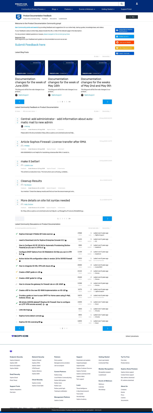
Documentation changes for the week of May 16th (63, 82)
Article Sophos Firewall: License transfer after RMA (53, 142)
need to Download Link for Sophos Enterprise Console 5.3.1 (42, 240)
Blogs (54, 9)
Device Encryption (15, 365)
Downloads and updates (83, 360)
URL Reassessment (125, 48)
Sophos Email (14, 377)
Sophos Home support (127, 372)
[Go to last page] (70, 102)
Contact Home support (127, 375)
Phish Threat (13, 380)
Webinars (101, 384)
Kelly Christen (28, 204)
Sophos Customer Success (84, 368)
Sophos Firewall (36, 360)
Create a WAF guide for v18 (29, 278)
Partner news (58, 383)
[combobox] (76, 4)
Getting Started (107, 9)
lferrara (97, 273)
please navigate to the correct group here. (57, 34)
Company (123, 389)
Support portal (80, 365)
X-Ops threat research (82, 391)
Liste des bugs (24, 310)
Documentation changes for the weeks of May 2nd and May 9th (96, 82)
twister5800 (98, 267)
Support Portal (126, 9)
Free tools (13, 392)
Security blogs (80, 396)
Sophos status (80, 376)
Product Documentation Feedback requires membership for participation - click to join (76, 410)
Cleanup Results (31, 181)
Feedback (45, 19)
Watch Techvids (124, 53)
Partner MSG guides (60, 380)
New (133, 17)
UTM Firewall (36, 368)
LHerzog (27, 126)
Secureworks (124, 400)
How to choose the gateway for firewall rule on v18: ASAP (41, 284)
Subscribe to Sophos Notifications (125, 30)
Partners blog (58, 375)
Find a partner (58, 360)
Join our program (59, 365)
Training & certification (60, 391)
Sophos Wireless (37, 371)
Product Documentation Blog (31, 19)
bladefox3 (98, 247)
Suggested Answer (16, 259)
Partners (68, 9)
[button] (122, 4)
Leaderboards (63, 19)
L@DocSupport (99, 291)
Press (122, 395)
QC (96, 241)
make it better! (30, 161)
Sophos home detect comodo (30, 316)
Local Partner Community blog (63, 377)
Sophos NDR (36, 373)
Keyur (97, 304)
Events (123, 392)
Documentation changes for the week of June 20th (30, 82)
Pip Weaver (28, 185)
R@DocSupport (24, 95)
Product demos (125, 363)
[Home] (24, 4)
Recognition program (105, 372)
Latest (101, 233)
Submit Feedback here (30, 45)
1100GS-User (28, 165)
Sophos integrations (15, 389)
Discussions (53, 19)
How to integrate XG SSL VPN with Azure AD (36, 266)
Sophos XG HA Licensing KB (29, 322)
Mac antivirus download (127, 377)
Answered (16, 233)
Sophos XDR (13, 363)
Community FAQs (103, 363)
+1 (45, 304)
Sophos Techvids (81, 371)
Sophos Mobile (14, 368)
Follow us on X (123, 36)
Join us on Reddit (125, 42)
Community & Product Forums (32, 9)
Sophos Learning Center (83, 373)
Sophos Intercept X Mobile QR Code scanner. (36, 234)
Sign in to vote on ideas (17, 119)
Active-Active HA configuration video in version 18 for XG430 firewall (45, 259)
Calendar (101, 387)
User (137, 3)
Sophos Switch (36, 365)
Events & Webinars (86, 9)
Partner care (57, 385)
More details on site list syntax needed (45, 200)
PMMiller (27, 146)
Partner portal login (59, 388)
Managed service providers (62, 363)
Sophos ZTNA (36, 363)
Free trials (124, 360)
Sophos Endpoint (15, 360)
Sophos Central (36, 383)
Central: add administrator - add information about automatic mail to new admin (57, 120)
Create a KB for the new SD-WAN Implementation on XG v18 (42, 290)
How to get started (104, 360)
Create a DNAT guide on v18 (29, 272)
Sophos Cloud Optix (37, 385)
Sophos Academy (81, 399)
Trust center (79, 394)
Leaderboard (102, 375)
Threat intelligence (81, 388)
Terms (20, 408)
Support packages (81, 363)
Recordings (102, 389)
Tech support (80, 379)
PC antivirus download (127, 380)
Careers (123, 397)
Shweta (97, 311)
